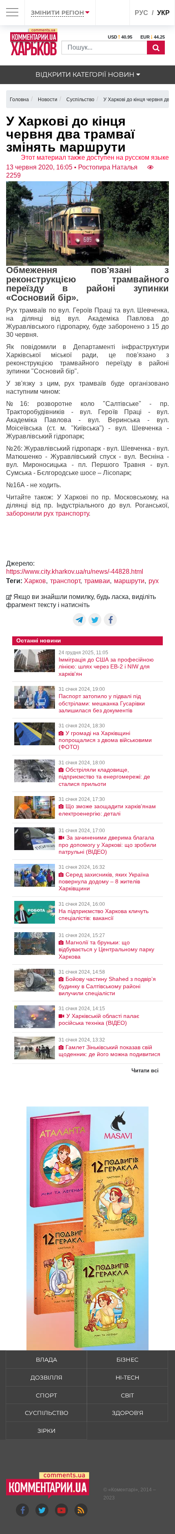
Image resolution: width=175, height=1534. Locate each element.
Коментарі (123, 1490)
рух (154, 580)
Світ (127, 1395)
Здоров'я (127, 1413)
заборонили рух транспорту (47, 513)
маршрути (129, 580)
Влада (46, 1359)
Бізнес (127, 1359)
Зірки (46, 1430)
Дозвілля (46, 1377)
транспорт (65, 580)
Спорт (46, 1395)
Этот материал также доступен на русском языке (95, 157)
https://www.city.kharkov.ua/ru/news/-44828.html (74, 571)
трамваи (97, 580)
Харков (35, 580)
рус (141, 12)
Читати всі (145, 1071)
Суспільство (46, 1413)
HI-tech (127, 1377)
